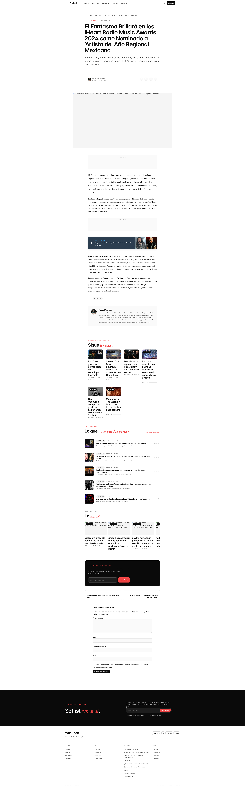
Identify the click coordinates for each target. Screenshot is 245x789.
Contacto (124, 3)
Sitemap (156, 758)
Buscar (156, 749)
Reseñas (67, 752)
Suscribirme (124, 580)
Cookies (177, 785)
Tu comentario (98, 618)
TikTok (177, 733)
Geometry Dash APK (130, 773)
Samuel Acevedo (100, 78)
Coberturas (105, 3)
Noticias (86, 3)
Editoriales (68, 758)
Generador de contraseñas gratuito (134, 767)
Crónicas (97, 749)
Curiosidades (98, 758)
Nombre (96, 637)
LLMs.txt (156, 755)
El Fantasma (97, 298)
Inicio (90, 15)
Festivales (115, 3)
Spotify (126, 770)
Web (94, 656)
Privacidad (161, 785)
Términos (170, 785)
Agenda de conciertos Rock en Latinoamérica (133, 756)
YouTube (169, 733)
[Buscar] (164, 3)
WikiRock (73, 3)
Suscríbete (171, 3)
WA (150, 79)
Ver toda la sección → (153, 432)
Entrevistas (95, 3)
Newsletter (157, 752)
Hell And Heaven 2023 (131, 749)
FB (146, 79)
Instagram (156, 733)
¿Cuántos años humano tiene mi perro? (136, 764)
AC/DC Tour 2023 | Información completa (136, 752)
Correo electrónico (100, 646)
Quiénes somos (128, 776)
